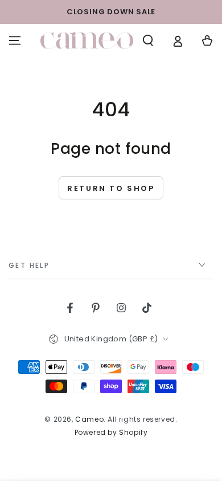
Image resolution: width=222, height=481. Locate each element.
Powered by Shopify (111, 432)
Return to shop (110, 188)
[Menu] (15, 40)
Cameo (89, 419)
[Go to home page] (86, 40)
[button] (148, 40)
